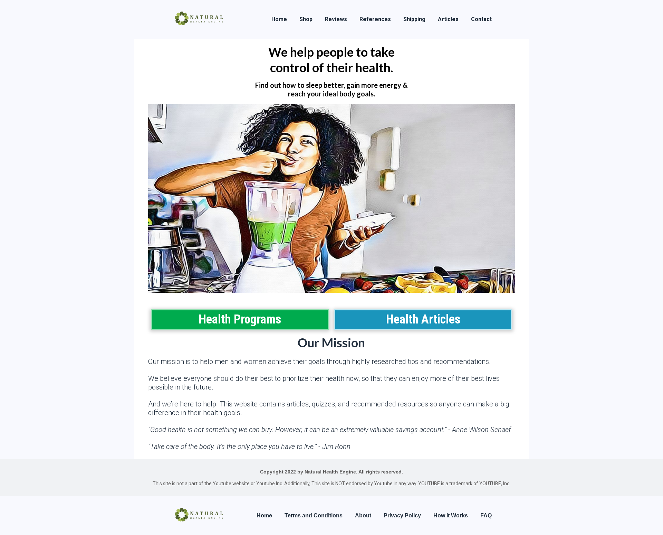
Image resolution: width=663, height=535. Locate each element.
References (375, 19)
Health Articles (423, 319)
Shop (306, 19)
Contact (481, 19)
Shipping (414, 19)
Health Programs (240, 319)
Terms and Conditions (314, 515)
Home (279, 19)
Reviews (336, 19)
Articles (448, 19)
